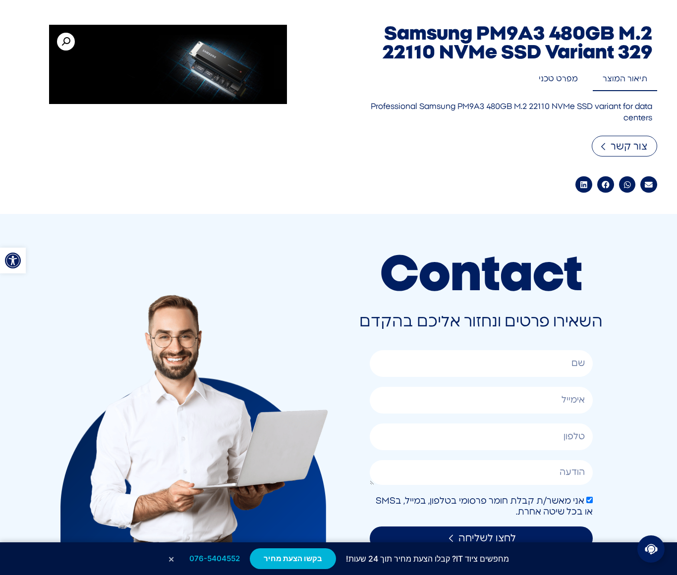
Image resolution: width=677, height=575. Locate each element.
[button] (13, 260)
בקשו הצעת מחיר (293, 558)
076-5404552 (214, 558)
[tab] (625, 79)
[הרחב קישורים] (651, 549)
